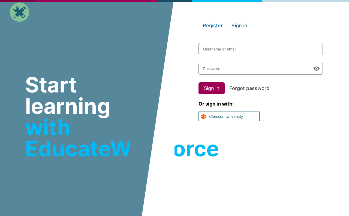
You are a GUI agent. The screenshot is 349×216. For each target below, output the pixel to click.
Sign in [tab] (239, 25)
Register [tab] (213, 25)
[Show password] (316, 69)
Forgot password (249, 88)
